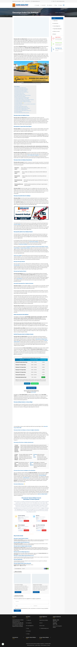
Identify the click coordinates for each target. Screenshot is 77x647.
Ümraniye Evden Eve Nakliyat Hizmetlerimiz (21, 89)
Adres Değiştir (44, 530)
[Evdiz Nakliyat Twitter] (53, 1)
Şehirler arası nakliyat (18, 255)
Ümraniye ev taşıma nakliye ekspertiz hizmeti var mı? (23, 110)
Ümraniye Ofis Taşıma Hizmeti (19, 93)
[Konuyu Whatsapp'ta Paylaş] (47, 568)
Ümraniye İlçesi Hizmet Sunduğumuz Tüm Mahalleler (23, 101)
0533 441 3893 (33, 392)
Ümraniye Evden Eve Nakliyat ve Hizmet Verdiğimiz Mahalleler (24, 99)
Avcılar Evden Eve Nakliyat (19, 584)
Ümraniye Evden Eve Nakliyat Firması (20, 87)
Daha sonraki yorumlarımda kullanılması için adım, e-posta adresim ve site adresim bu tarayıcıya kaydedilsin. (31, 608)
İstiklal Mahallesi (26, 477)
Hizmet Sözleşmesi (44, 645)
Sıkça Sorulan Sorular (18, 105)
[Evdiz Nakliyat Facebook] (52, 1)
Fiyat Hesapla (27, 383)
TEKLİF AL (43, 377)
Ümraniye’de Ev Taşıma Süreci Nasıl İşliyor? (21, 88)
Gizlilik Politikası (37, 645)
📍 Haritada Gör (21, 520)
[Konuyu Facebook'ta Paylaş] (44, 568)
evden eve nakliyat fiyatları (42, 494)
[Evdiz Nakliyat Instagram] (55, 1)
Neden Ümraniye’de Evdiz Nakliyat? (20, 96)
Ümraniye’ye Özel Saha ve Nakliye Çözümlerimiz (22, 100)
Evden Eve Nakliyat (37, 643)
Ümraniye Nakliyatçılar (18, 111)
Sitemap (48, 645)
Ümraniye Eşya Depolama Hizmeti (20, 94)
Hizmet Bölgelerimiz (62, 12)
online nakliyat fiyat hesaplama (33, 155)
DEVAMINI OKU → (18, 592)
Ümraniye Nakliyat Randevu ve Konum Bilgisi (22, 98)
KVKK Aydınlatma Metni (30, 645)
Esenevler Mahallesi (42, 475)
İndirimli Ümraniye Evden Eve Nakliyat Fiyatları (22, 97)
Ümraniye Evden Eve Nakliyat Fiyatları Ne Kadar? (22, 108)
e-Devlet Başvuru (26, 520)
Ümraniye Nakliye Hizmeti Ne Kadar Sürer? (21, 107)
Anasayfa (56, 12)
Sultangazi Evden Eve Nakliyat (37, 584)
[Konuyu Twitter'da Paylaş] (46, 568)
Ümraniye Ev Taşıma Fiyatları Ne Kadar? (21, 106)
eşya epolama (19, 278)
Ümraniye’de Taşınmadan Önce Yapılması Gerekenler (23, 95)
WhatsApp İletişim (35, 383)
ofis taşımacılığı (16, 265)
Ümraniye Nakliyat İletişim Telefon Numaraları (22, 112)
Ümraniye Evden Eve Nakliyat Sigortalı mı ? (21, 109)
